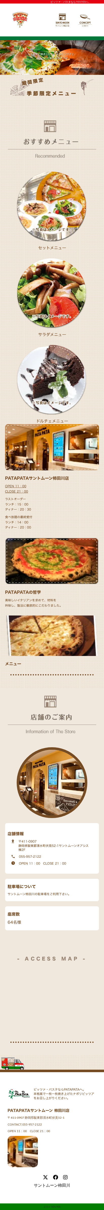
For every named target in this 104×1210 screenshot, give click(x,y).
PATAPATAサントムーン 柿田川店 (38, 1110)
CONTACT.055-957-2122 (25, 1124)
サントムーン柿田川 (52, 1185)
